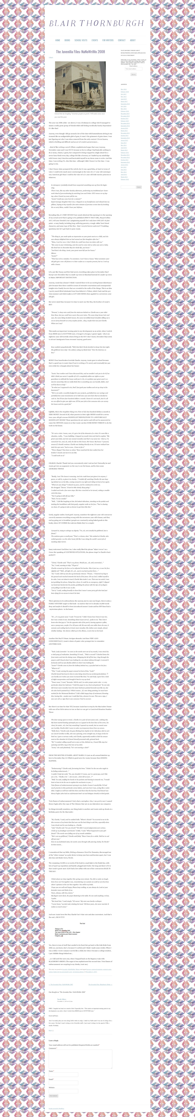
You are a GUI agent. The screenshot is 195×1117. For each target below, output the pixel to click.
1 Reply (51, 57)
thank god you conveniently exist (62, 972)
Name (51, 1071)
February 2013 (125, 152)
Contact (122, 40)
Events (95, 40)
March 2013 (124, 150)
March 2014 (124, 131)
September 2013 (125, 138)
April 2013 (124, 148)
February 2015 (125, 121)
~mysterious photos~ (78, 972)
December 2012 (125, 155)
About (133, 40)
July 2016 (123, 106)
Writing (78, 969)
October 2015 (124, 118)
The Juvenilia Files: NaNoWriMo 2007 (61, 984)
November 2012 (125, 157)
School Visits (81, 40)
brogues (89, 969)
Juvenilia (64, 969)
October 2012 (124, 160)
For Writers (108, 40)
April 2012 (124, 174)
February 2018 (125, 92)
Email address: (134, 66)
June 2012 (124, 169)
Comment (53, 1048)
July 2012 (123, 167)
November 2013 (125, 133)
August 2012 (124, 165)
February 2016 (125, 111)
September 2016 (125, 104)
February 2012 (125, 179)
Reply (50, 1030)
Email (51, 1079)
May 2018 (124, 89)
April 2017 (124, 99)
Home (57, 40)
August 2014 (124, 128)
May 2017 (124, 96)
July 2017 (123, 94)
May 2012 (124, 172)
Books (67, 40)
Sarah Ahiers (61, 999)
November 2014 (125, 123)
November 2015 (125, 116)
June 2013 (124, 143)
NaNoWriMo (71, 969)
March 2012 (124, 177)
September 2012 (125, 162)
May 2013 (124, 145)
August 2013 (124, 140)
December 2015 (125, 114)
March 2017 (124, 101)
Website (52, 1087)
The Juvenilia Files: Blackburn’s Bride (100, 984)
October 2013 (124, 135)
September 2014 (125, 126)
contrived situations (97, 969)
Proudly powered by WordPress (56, 1108)
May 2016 (124, 109)
